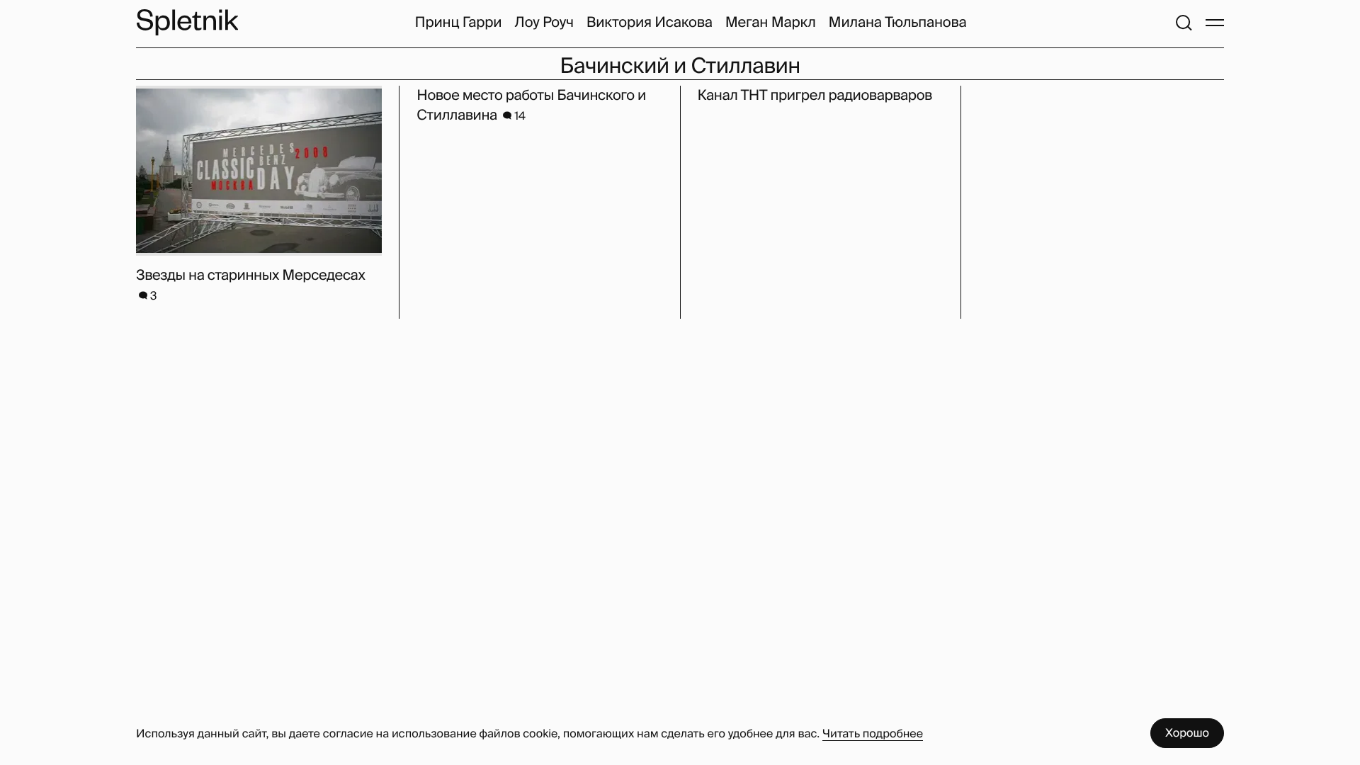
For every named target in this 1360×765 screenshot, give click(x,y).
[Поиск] (1183, 22)
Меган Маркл (770, 22)
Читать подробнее (872, 733)
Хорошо (1187, 732)
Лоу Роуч (543, 22)
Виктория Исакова (649, 22)
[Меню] (1215, 22)
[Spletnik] (187, 22)
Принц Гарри (458, 22)
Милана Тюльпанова (898, 22)
